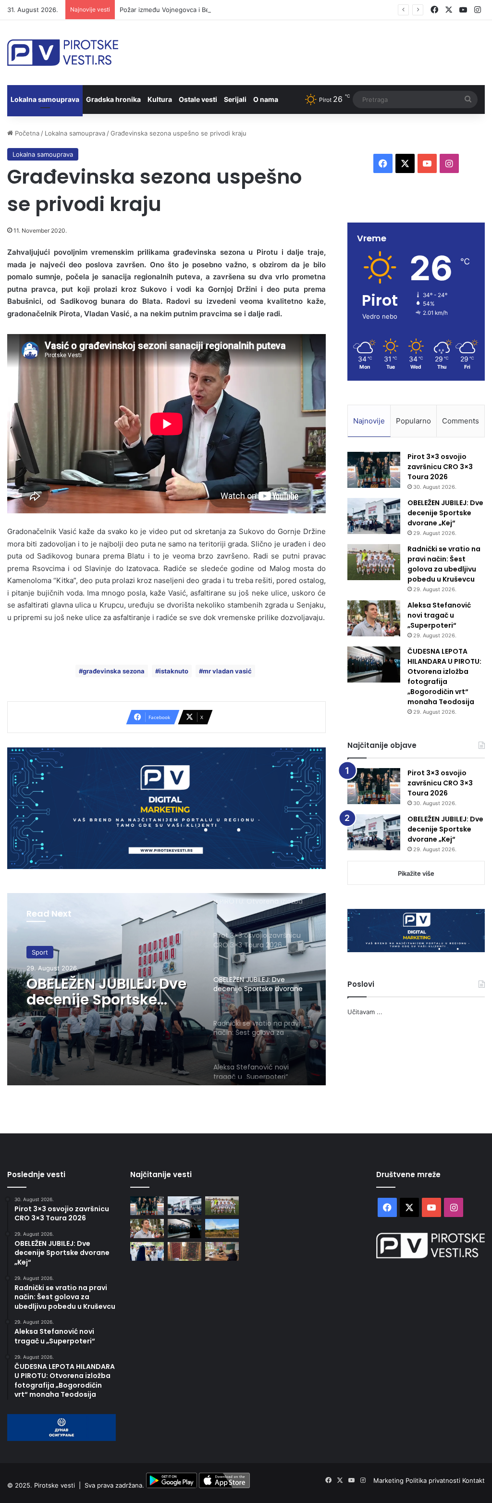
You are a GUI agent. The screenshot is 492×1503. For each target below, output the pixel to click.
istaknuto (173, 671)
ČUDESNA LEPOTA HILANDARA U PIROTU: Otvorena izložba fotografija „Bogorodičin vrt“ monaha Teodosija (444, 676)
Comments (460, 420)
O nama (265, 99)
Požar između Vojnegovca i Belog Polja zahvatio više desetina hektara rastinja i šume (246, 9)
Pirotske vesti (54, 1486)
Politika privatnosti (434, 1480)
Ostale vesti (198, 99)
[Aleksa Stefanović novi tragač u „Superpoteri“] (373, 618)
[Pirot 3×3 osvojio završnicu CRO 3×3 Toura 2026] (373, 470)
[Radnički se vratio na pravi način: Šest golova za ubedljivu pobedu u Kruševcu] (373, 562)
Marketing (389, 1480)
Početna (26, 133)
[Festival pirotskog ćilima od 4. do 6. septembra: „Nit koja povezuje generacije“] (184, 1251)
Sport (40, 957)
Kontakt (473, 1480)
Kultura (160, 99)
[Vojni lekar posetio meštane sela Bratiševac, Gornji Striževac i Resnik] (222, 1251)
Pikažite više (416, 873)
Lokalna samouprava (45, 99)
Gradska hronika (113, 99)
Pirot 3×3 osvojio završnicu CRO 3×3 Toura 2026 (440, 467)
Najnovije (369, 420)
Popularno (413, 420)
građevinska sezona (114, 671)
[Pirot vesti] (62, 52)
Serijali (235, 99)
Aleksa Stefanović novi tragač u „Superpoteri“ (439, 615)
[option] (166, 989)
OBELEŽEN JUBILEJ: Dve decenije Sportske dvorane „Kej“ (445, 513)
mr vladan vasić (227, 671)
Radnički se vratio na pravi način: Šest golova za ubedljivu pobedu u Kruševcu (443, 564)
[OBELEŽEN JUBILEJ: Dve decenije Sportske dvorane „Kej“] (373, 516)
